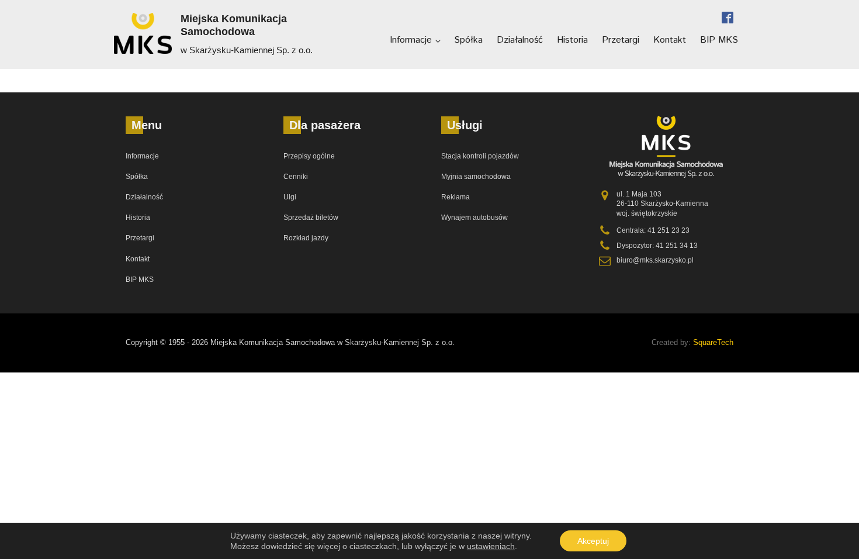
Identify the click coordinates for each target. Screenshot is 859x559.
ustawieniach (491, 546)
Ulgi (289, 197)
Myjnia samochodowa (476, 176)
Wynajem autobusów (474, 217)
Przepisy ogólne (309, 156)
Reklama (455, 197)
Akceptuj (593, 541)
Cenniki (295, 176)
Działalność (520, 40)
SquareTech (713, 342)
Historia (572, 40)
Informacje (411, 40)
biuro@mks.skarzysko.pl (655, 260)
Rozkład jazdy (305, 238)
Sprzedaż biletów (310, 217)
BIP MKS (719, 40)
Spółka (468, 40)
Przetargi (620, 40)
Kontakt (669, 40)
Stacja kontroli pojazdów (480, 156)
